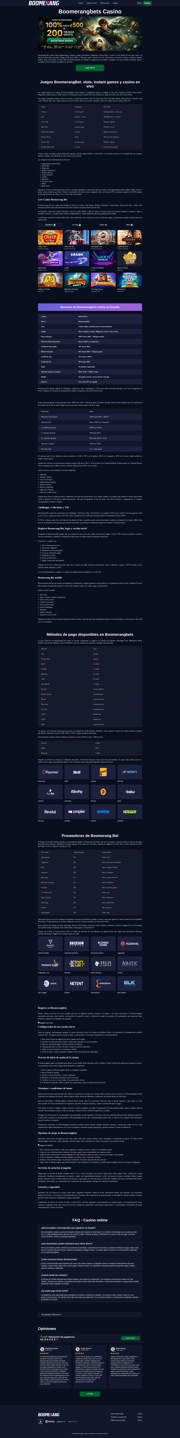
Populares (49, 225)
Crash (102, 225)
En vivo (75, 225)
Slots (128, 225)
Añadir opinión (130, 1338)
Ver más (90, 1394)
